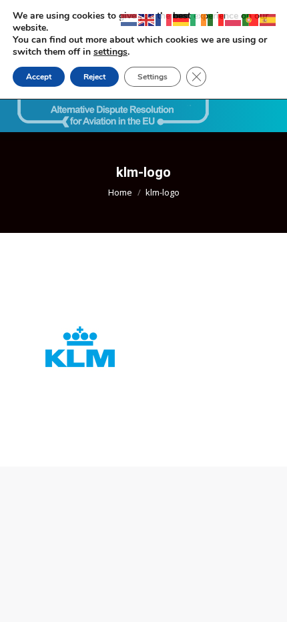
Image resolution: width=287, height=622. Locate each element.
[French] (164, 19)
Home (120, 192)
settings (110, 52)
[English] (147, 19)
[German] (181, 19)
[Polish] (233, 19)
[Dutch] (129, 19)
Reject (94, 76)
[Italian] (216, 19)
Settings (152, 76)
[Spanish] (268, 19)
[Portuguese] (251, 19)
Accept (38, 76)
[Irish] (199, 19)
